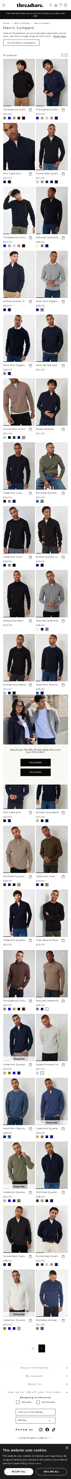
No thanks (35, 772)
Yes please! (35, 762)
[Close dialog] (65, 697)
